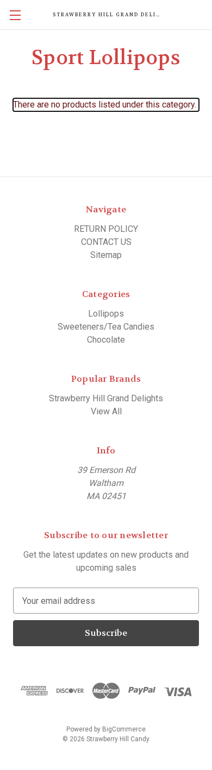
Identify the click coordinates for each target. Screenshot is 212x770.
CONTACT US (106, 242)
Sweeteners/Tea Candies (106, 326)
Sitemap (106, 255)
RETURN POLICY (106, 229)
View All (106, 411)
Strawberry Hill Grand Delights (106, 398)
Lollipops (106, 313)
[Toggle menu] (15, 15)
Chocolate (106, 339)
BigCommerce (124, 729)
